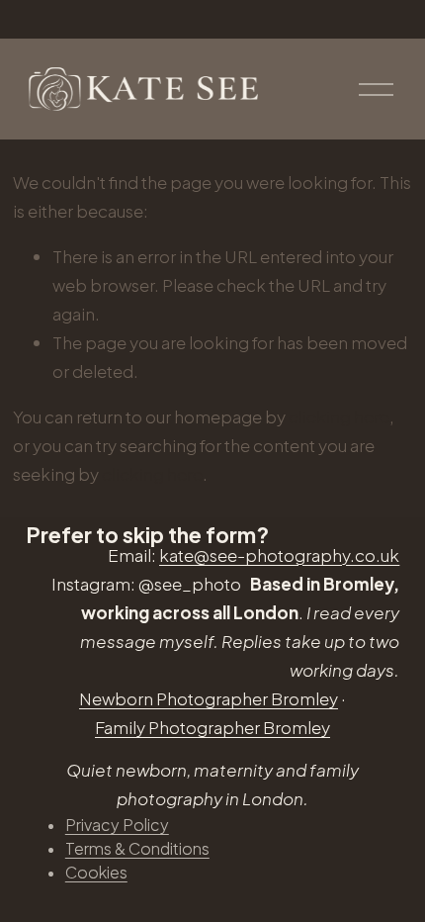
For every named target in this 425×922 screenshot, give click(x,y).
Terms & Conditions (137, 848)
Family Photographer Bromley (212, 727)
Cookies (96, 872)
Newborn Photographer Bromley (208, 698)
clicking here (339, 416)
